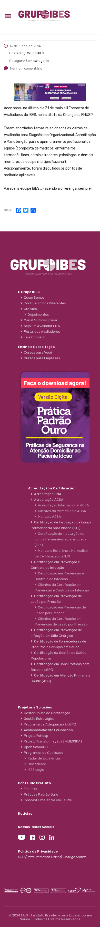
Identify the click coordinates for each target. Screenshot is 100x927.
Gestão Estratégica (38, 719)
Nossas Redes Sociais (36, 827)
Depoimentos (37, 314)
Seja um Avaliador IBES (41, 326)
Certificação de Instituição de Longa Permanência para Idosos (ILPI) (60, 539)
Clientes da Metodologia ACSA (61, 511)
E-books (29, 789)
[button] (8, 15)
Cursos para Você (37, 352)
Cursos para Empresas (41, 358)
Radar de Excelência (43, 758)
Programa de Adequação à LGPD (49, 724)
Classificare (36, 764)
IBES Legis (35, 770)
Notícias (25, 813)
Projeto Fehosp (35, 736)
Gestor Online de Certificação (46, 713)
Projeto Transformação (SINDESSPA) (52, 741)
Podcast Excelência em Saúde (47, 800)
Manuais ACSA (48, 517)
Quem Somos (33, 297)
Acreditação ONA (47, 494)
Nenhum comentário (26, 68)
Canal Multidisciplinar (39, 320)
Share (8, 210)
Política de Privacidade (38, 851)
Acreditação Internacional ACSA (62, 505)
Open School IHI (35, 747)
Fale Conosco (33, 337)
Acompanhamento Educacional (48, 730)
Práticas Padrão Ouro (40, 794)
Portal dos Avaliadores (41, 331)
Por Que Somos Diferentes (44, 303)
